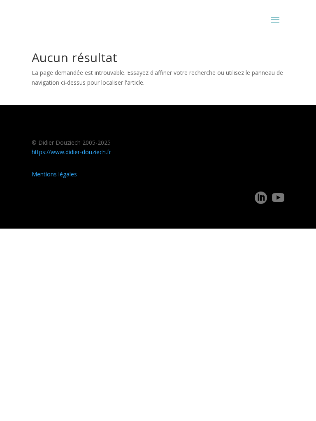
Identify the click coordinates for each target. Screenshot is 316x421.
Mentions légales (54, 174)
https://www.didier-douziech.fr (71, 152)
